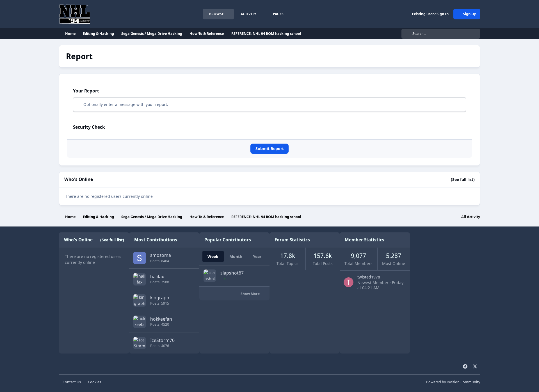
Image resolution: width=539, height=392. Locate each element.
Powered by (453, 382)
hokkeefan (161, 319)
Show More (251, 293)
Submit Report (269, 148)
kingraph (159, 297)
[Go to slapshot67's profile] (210, 275)
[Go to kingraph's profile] (139, 300)
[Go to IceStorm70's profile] (139, 343)
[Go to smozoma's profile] (139, 258)
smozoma (160, 255)
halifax (157, 276)
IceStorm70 (162, 340)
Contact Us (72, 382)
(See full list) (463, 179)
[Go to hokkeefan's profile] (139, 322)
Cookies (94, 382)
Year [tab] (257, 256)
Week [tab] (212, 256)
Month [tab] (235, 256)
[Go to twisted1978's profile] (348, 282)
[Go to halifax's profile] (139, 279)
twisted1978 (368, 277)
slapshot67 (232, 273)
